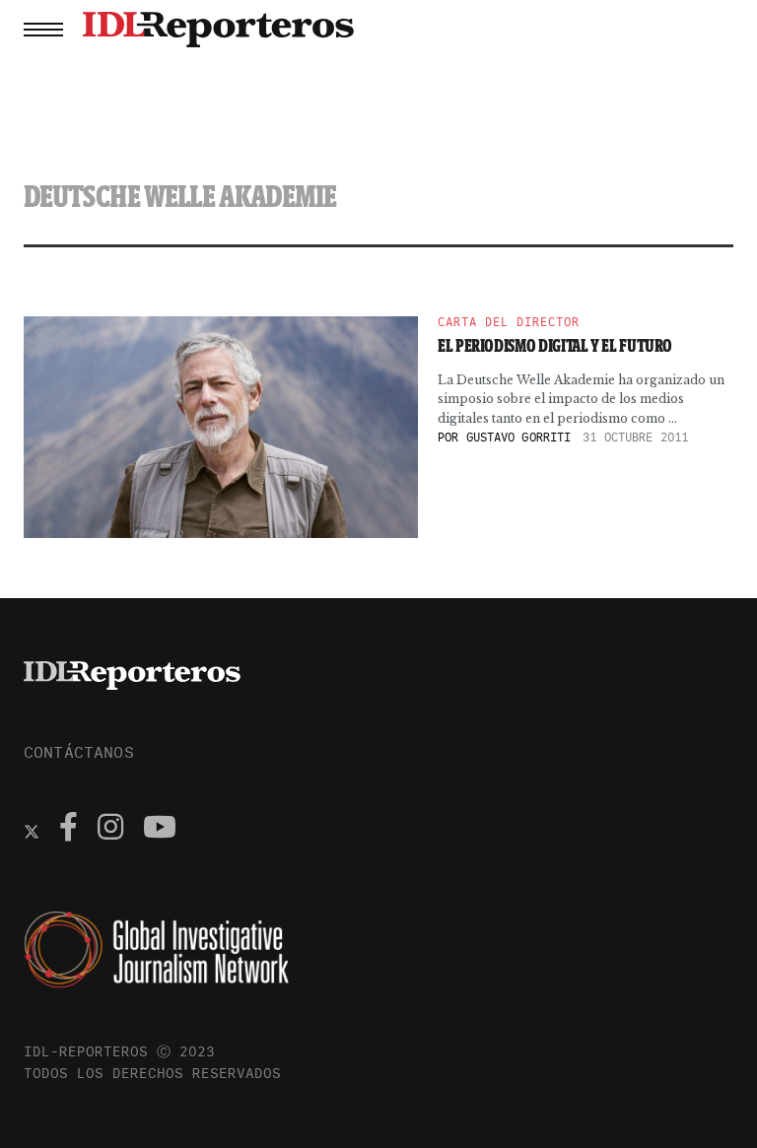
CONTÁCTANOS (79, 752)
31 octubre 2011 (635, 437)
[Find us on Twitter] (31, 830)
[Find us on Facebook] (68, 830)
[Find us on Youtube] (159, 830)
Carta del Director (509, 322)
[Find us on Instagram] (110, 830)
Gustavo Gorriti (519, 437)
